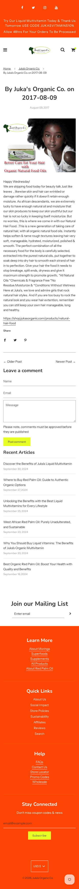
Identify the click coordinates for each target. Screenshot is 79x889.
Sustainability (40, 716)
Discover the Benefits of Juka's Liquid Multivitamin (37, 464)
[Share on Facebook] (5, 339)
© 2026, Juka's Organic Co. (37, 878)
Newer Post (64, 362)
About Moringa (39, 649)
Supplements (39, 659)
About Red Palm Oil (39, 668)
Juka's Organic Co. (29, 68)
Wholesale (39, 782)
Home (7, 68)
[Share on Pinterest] (25, 339)
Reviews (39, 728)
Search (39, 734)
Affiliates (40, 722)
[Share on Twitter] (15, 339)
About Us (39, 699)
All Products (39, 664)
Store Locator (39, 772)
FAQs (39, 762)
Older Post (14, 362)
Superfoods (39, 654)
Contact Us (39, 767)
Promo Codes (39, 777)
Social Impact (39, 705)
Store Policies (39, 711)
